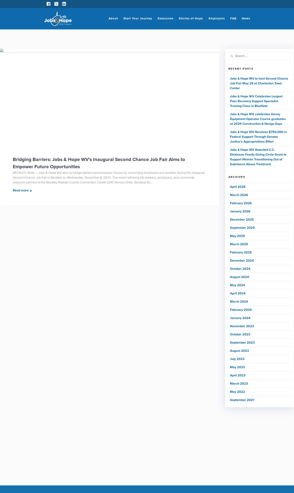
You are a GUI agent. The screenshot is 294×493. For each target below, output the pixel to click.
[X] (56, 4)
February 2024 (241, 310)
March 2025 (239, 244)
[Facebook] (48, 4)
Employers (217, 18)
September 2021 (242, 400)
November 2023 (242, 326)
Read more (21, 190)
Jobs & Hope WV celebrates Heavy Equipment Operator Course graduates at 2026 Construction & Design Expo (258, 119)
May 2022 (237, 392)
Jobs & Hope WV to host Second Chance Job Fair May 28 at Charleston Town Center (259, 83)
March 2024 (239, 302)
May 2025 (237, 236)
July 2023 (237, 359)
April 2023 (237, 375)
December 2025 (242, 220)
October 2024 (240, 269)
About (113, 18)
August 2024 (239, 277)
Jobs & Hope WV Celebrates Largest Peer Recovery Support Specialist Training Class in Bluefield (256, 101)
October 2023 (240, 334)
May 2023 (237, 367)
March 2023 (239, 384)
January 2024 (240, 318)
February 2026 (241, 203)
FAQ (233, 18)
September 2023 (242, 343)
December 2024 (242, 261)
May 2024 (237, 285)
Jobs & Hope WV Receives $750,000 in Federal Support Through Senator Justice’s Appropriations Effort (258, 137)
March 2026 (239, 195)
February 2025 (241, 252)
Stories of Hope (191, 18)
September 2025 (242, 228)
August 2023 (239, 351)
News (246, 18)
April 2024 (238, 293)
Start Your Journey (137, 18)
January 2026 (240, 211)
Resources (165, 18)
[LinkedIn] (64, 4)
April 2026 (238, 187)
